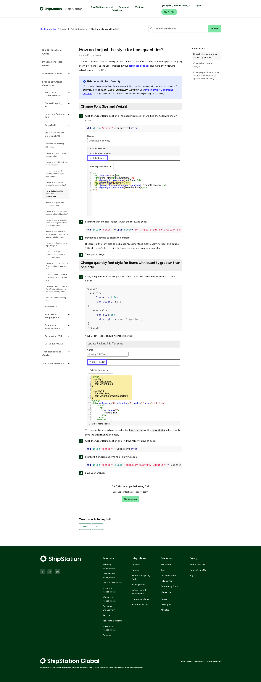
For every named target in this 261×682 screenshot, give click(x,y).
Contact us (130, 499)
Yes (85, 526)
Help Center (166, 581)
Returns (106, 615)
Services (107, 635)
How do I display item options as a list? (55, 204)
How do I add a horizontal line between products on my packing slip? (56, 223)
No (97, 526)
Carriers (135, 570)
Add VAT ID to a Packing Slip (56, 299)
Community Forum (170, 586)
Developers (118, 10)
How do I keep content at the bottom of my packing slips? (57, 277)
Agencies (136, 564)
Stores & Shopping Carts (141, 577)
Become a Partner (140, 604)
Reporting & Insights (112, 621)
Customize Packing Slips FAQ (105, 29)
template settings (139, 65)
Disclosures (200, 661)
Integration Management (109, 628)
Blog (163, 570)
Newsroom (166, 564)
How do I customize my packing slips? (56, 154)
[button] (54, 52)
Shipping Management (109, 566)
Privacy (190, 661)
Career (164, 599)
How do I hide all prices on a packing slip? (57, 244)
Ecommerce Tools (140, 599)
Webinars (139, 7)
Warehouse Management (109, 599)
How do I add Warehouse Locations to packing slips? (57, 212)
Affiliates (165, 610)
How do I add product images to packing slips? (56, 183)
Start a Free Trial (197, 564)
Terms (182, 661)
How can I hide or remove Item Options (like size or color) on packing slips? (56, 289)
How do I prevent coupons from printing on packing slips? (57, 266)
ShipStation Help (48, 29)
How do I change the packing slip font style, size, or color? (55, 173)
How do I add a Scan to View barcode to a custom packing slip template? (57, 234)
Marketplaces (138, 584)
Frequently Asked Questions (73, 29)
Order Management (112, 582)
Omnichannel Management (109, 575)
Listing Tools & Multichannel (139, 592)
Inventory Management (109, 590)
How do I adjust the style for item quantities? (54, 194)
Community (124, 7)
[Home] (51, 9)
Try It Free (169, 12)
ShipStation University (102, 7)
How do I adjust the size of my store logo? (57, 163)
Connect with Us (198, 570)
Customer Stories (169, 575)
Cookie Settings (213, 661)
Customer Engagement (109, 608)
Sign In (198, 5)
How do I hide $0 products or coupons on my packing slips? (56, 254)
